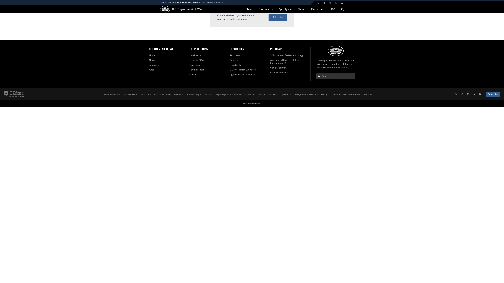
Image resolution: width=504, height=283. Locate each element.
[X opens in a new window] (318, 3)
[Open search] (342, 9)
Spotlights (285, 9)
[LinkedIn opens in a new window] (336, 3)
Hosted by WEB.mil (252, 103)
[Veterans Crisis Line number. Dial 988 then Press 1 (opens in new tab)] (14, 94)
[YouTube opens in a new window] (342, 3)
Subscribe (278, 17)
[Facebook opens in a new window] (324, 3)
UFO (332, 9)
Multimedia (266, 9)
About (301, 9)
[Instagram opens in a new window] (330, 3)
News (249, 9)
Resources (317, 9)
